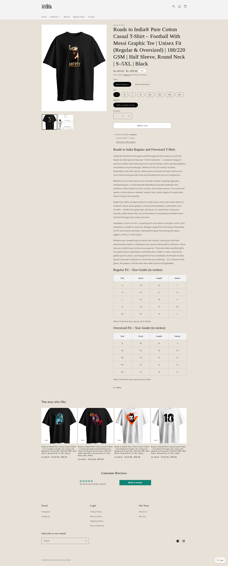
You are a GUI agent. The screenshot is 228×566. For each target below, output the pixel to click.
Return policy (96, 516)
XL (141, 94)
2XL (150, 94)
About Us (143, 511)
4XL (169, 94)
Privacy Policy (96, 511)
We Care (142, 516)
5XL (179, 94)
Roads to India (52, 560)
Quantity (116, 111)
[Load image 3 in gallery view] (65, 122)
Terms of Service (97, 525)
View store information (126, 142)
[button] (55, 17)
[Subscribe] (86, 541)
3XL (160, 94)
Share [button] (118, 387)
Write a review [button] (135, 482)
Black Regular (122, 84)
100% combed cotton (125, 105)
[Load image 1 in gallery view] (49, 122)
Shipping (127, 75)
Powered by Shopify (64, 560)
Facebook (45, 516)
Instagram (45, 511)
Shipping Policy (96, 521)
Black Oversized (143, 85)
